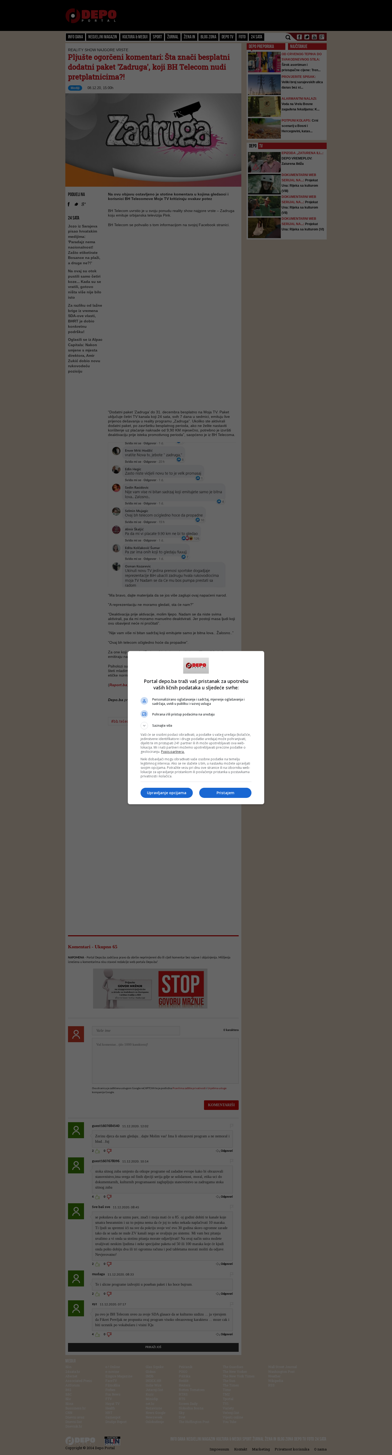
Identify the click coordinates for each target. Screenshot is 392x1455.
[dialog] (196, 727)
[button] (196, 725)
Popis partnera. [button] (173, 751)
